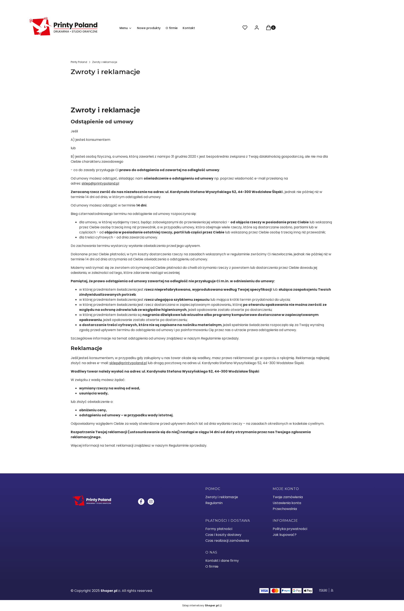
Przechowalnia (285, 508)
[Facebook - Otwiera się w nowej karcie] (141, 501)
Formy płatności (218, 528)
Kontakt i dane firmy (222, 560)
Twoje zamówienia (288, 497)
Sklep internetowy (200, 605)
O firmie (211, 566)
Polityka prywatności (290, 528)
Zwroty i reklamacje (221, 497)
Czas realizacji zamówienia (227, 540)
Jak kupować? (284, 534)
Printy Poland (79, 62)
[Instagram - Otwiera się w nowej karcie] (151, 501)
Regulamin (214, 503)
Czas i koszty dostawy (223, 534)
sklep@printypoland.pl (100, 183)
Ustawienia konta (287, 503)
